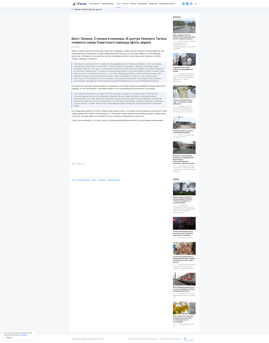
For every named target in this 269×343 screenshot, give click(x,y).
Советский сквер (113, 180)
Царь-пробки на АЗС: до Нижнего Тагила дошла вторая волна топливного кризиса (184, 37)
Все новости (95, 4)
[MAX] (191, 3)
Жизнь (133, 4)
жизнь (93, 180)
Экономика (142, 4)
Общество (153, 4)
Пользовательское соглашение (170, 339)
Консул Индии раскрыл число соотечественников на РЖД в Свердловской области (184, 289)
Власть (125, 4)
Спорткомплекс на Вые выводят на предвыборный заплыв (183, 69)
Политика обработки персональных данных (143, 339)
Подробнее (23, 335)
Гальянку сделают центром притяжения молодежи (183, 131)
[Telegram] (183, 3)
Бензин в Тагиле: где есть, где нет (88, 9)
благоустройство (83, 180)
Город (118, 4)
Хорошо (9, 337)
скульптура (102, 180)
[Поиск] (195, 4)
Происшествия (107, 4)
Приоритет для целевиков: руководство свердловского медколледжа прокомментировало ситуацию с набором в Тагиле (183, 159)
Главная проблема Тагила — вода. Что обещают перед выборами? (183, 102)
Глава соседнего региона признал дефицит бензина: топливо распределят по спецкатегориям (182, 200)
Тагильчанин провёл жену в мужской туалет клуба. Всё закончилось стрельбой (183, 233)
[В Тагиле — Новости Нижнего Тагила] (79, 3)
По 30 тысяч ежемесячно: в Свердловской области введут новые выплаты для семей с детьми (184, 259)
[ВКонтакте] (187, 3)
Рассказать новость (167, 4)
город (74, 180)
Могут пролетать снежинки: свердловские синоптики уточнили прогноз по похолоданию (183, 319)
